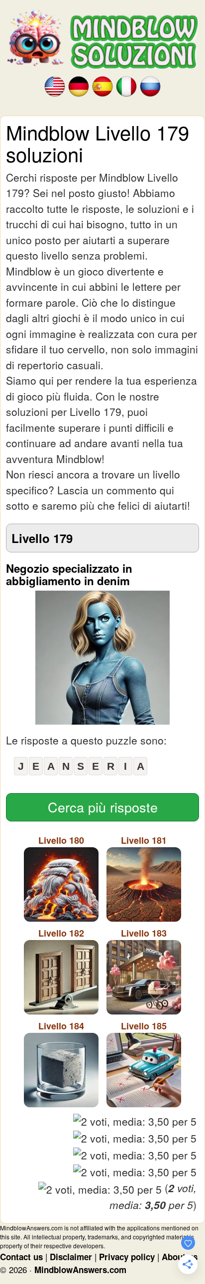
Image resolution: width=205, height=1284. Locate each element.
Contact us (21, 1257)
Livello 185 (144, 1025)
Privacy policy (127, 1257)
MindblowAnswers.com (80, 1270)
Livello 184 (61, 1025)
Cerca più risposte (103, 806)
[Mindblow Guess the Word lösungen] (79, 85)
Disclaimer (71, 1257)
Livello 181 (144, 840)
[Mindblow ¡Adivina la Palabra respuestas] (102, 85)
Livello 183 (144, 933)
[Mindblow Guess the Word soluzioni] (126, 85)
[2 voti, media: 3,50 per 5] (135, 1122)
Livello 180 (61, 840)
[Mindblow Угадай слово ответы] (150, 85)
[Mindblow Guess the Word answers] (55, 85)
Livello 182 (61, 933)
